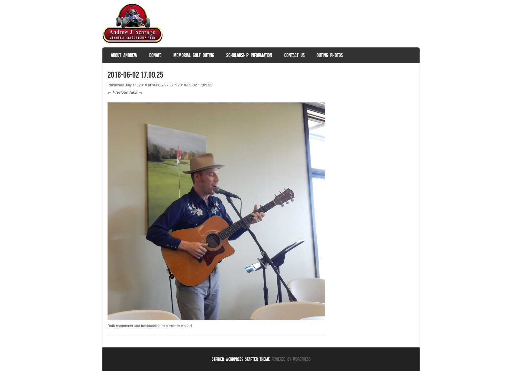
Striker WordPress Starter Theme (241, 359)
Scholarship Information (249, 55)
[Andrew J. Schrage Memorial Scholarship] (132, 42)
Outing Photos (330, 55)
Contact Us (294, 55)
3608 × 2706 (162, 84)
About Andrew (124, 55)
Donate (155, 55)
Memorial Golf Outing (193, 55)
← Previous (118, 92)
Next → (136, 92)
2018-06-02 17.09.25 (195, 84)
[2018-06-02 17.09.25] (216, 318)
